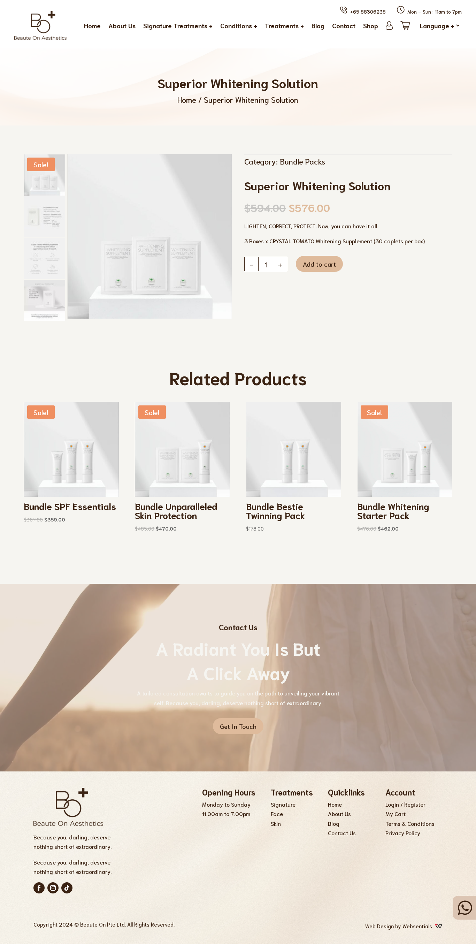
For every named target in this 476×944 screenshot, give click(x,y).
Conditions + (238, 25)
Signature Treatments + (178, 25)
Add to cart (319, 264)
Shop (370, 25)
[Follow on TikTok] (66, 887)
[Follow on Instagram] (53, 887)
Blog (318, 25)
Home (92, 25)
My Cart (395, 813)
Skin (276, 823)
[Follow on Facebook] (39, 887)
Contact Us (342, 832)
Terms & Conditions (410, 823)
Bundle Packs (302, 161)
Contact (343, 25)
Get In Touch (238, 726)
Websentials (418, 925)
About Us (122, 25)
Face (277, 813)
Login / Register (405, 804)
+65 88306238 (366, 11)
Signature (283, 804)
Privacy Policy (402, 832)
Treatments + (284, 25)
